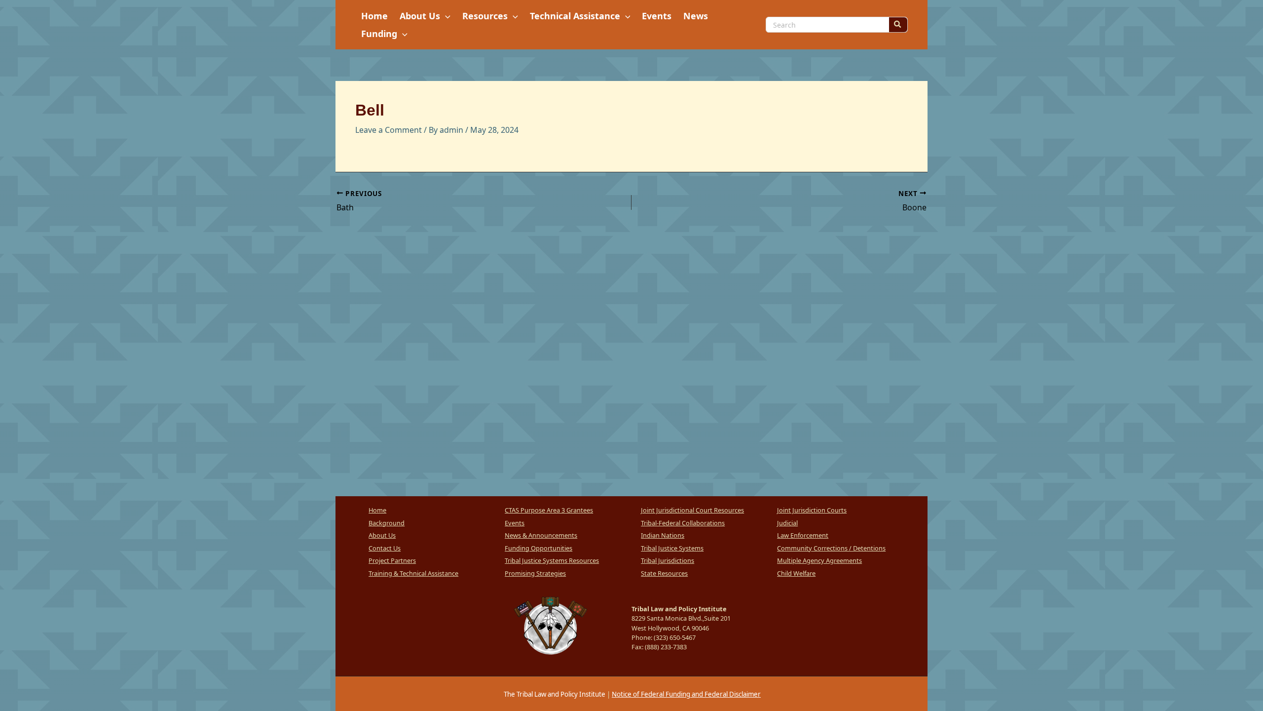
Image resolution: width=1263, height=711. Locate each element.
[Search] (898, 24)
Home (377, 510)
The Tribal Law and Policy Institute (553, 694)
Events (514, 522)
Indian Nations (662, 535)
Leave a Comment (388, 129)
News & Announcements (541, 535)
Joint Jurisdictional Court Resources (692, 510)
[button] (445, 16)
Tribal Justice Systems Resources (552, 560)
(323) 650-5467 (675, 637)
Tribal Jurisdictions (667, 560)
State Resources (664, 573)
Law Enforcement (802, 535)
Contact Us (385, 548)
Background (387, 522)
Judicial (787, 522)
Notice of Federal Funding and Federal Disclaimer (686, 694)
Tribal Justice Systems (672, 548)
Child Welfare (796, 573)
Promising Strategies (535, 573)
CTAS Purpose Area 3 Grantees (549, 510)
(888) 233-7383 (666, 646)
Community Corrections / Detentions (831, 548)
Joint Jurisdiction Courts (812, 510)
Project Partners (392, 560)
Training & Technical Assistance (413, 573)
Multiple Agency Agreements (819, 560)
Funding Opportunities (538, 548)
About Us (382, 535)
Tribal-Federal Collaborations (683, 522)
